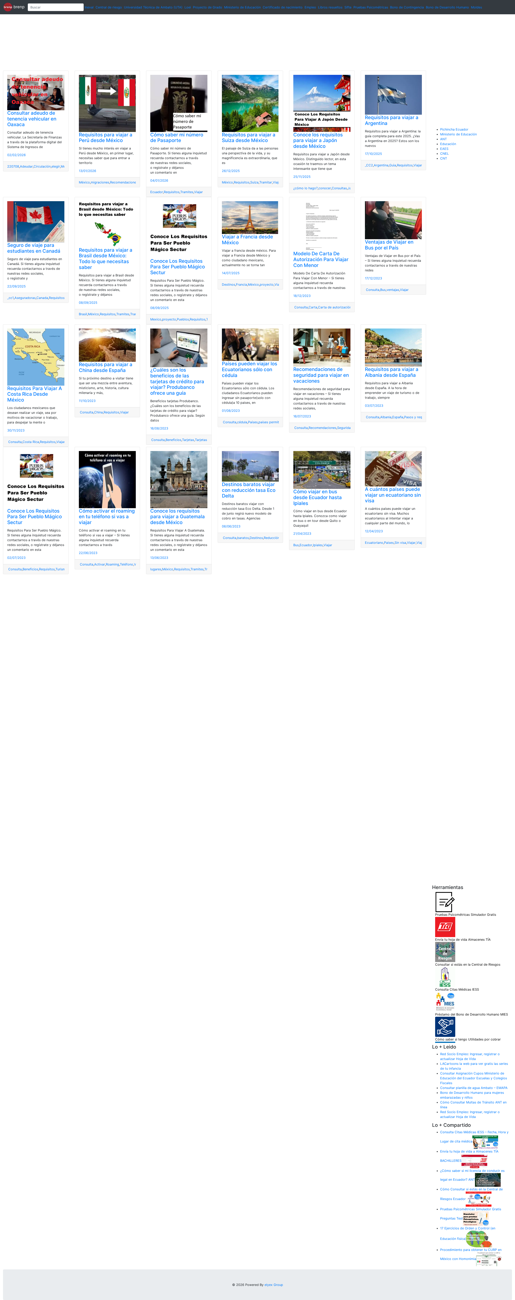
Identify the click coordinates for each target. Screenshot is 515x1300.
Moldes (476, 7)
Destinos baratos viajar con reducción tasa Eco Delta (248, 490)
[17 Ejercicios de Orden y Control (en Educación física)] (479, 1239)
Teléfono (126, 564)
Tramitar (265, 182)
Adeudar (26, 166)
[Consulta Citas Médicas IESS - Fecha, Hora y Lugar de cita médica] (485, 1141)
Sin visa (400, 543)
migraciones (100, 182)
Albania (385, 417)
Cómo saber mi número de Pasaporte (176, 137)
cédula (242, 422)
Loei (187, 7)
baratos (243, 538)
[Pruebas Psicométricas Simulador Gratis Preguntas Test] (476, 1218)
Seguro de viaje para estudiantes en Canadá (33, 248)
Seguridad (345, 428)
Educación (448, 144)
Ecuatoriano (374, 543)
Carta (313, 307)
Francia (241, 284)
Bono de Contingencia (407, 7)
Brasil (83, 314)
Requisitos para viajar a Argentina (391, 120)
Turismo (62, 569)
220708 (13, 166)
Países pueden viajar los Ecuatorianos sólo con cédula (249, 369)
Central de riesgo (109, 7)
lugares (155, 569)
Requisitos (171, 192)
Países (253, 422)
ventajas (392, 290)
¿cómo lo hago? (305, 188)
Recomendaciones (322, 428)
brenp (18, 6)
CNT (443, 158)
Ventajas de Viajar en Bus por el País (389, 245)
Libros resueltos (330, 7)
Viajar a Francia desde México (247, 239)
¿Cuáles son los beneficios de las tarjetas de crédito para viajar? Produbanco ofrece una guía (177, 381)
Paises (389, 543)
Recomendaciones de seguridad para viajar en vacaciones (321, 375)
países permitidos (272, 422)
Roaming (112, 564)
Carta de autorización (334, 307)
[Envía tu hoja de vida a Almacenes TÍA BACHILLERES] (474, 1161)
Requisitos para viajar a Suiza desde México (248, 137)
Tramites (186, 192)
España (397, 417)
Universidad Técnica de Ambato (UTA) (153, 7)
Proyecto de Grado (207, 7)
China (98, 412)
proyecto (169, 319)
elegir (56, 166)
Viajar (198, 192)
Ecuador (156, 192)
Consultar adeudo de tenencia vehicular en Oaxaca (31, 119)
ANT (443, 139)
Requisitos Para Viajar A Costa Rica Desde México (34, 394)
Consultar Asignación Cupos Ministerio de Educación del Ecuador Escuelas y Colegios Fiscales (473, 1078)
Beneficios (173, 440)
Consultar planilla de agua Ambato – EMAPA (474, 1088)
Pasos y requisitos (418, 417)
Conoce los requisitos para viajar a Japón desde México (318, 140)
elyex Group (274, 1285)
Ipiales (318, 545)
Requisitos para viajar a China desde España (105, 367)
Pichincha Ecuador (454, 129)
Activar (99, 564)
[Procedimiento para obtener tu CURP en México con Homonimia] (489, 1259)
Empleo (310, 7)
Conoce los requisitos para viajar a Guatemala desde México (177, 516)
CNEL (444, 153)
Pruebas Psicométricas (370, 7)
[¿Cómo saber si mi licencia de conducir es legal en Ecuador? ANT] (488, 1180)
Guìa (392, 165)
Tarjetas (188, 440)
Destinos (228, 284)
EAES (444, 149)
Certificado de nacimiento (283, 7)
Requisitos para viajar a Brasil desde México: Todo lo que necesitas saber (105, 258)
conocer (324, 188)
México (84, 182)
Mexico (155, 319)
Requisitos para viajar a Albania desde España (391, 372)
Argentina (381, 165)
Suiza (254, 182)
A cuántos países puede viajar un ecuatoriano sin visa (393, 495)
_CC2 (369, 165)
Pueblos (183, 319)
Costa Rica (31, 442)
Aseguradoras (25, 298)
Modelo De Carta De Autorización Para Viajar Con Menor (320, 259)
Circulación (42, 166)
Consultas (339, 188)
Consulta (300, 307)
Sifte (347, 7)
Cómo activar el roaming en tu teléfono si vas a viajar (107, 516)
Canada (42, 298)
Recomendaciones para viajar (132, 182)
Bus (383, 290)
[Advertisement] (120, 42)
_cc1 (10, 298)
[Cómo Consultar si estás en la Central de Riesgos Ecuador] (478, 1199)
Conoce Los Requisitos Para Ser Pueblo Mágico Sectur (177, 267)
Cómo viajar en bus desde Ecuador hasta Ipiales (317, 497)
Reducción (272, 538)
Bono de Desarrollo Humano (447, 7)
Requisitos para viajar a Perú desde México (105, 137)
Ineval (89, 7)
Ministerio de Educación (242, 7)
